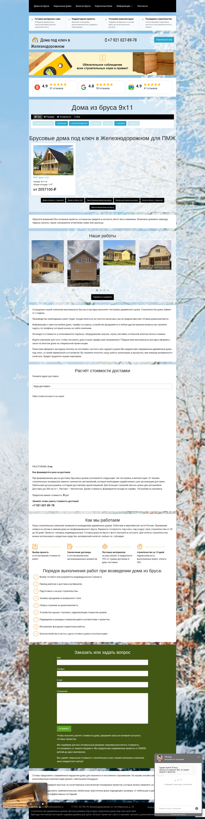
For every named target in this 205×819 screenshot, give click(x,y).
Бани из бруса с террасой (152, 200)
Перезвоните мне (164, 40)
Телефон (61, 669)
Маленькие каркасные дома (127, 200)
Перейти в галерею (102, 297)
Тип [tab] (39, 117)
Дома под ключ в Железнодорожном (50, 43)
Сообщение (62, 691)
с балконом (61, 123)
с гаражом (120, 123)
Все (78, 117)
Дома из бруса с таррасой (53, 200)
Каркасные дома (62, 6)
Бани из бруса (83, 6)
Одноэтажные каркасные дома (99, 200)
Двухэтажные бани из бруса (102, 207)
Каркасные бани (103, 6)
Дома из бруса (41, 6)
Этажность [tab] (65, 117)
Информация (123, 6)
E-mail (59, 680)
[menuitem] (41, 6)
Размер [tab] (50, 117)
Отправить (64, 728)
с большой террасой (79, 123)
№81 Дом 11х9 (41, 177)
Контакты (143, 6)
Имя (59, 658)
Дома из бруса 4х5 (75, 200)
